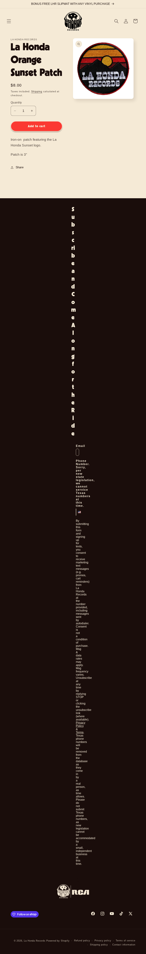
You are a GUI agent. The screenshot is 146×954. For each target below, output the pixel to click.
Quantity (16, 102)
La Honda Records (34, 940)
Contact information (123, 944)
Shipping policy (99, 944)
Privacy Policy (80, 724)
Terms (80, 732)
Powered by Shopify (58, 940)
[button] (9, 21)
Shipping (36, 91)
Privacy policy (103, 940)
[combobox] (77, 512)
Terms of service (125, 940)
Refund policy (82, 940)
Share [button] (20, 167)
